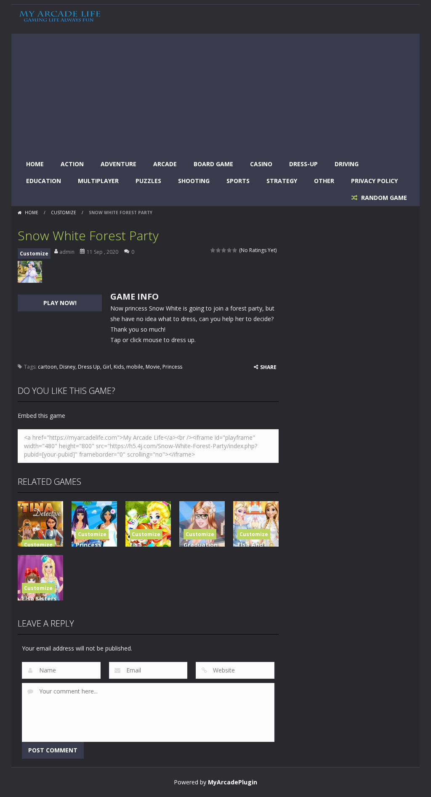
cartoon (47, 366)
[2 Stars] (218, 250)
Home (35, 164)
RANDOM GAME (383, 198)
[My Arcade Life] (60, 16)
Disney (67, 366)
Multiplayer (98, 181)
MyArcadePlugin (232, 782)
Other (324, 181)
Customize (63, 212)
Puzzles (148, 181)
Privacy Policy (374, 181)
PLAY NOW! (60, 303)
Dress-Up (303, 164)
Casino (261, 164)
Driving (347, 164)
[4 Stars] (229, 250)
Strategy (281, 181)
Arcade (165, 164)
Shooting (194, 181)
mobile (134, 366)
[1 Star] (213, 250)
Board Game (213, 164)
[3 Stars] (224, 250)
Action (72, 164)
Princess (172, 366)
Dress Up (89, 366)
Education (43, 181)
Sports (238, 181)
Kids (119, 366)
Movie (153, 366)
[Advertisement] (215, 92)
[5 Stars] (235, 250)
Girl (107, 366)
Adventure (118, 164)
